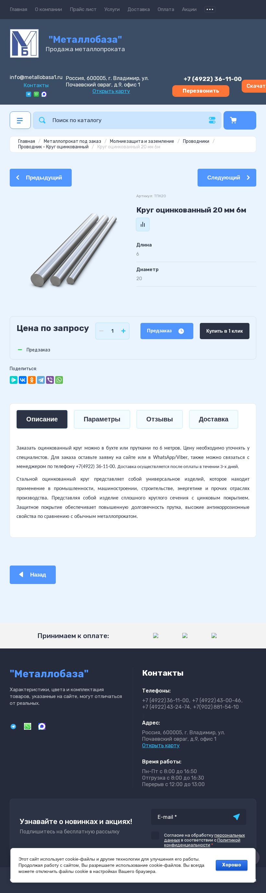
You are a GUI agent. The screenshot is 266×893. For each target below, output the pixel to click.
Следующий (223, 177)
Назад (38, 574)
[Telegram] (41, 380)
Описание (42, 419)
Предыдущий (44, 177)
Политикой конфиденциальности (202, 842)
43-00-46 (216, 700)
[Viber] (50, 380)
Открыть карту (111, 91)
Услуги (112, 9)
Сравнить (142, 224)
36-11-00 (213, 79)
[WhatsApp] (59, 380)
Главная (18, 9)
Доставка (138, 9)
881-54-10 (216, 707)
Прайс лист (83, 9)
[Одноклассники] (32, 380)
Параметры (102, 419)
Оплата (166, 9)
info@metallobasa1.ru (36, 77)
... (209, 9)
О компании (48, 9)
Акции (189, 9)
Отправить (236, 817)
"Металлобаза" (85, 39)
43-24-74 (166, 707)
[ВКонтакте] (23, 380)
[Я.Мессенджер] (14, 380)
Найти (42, 120)
